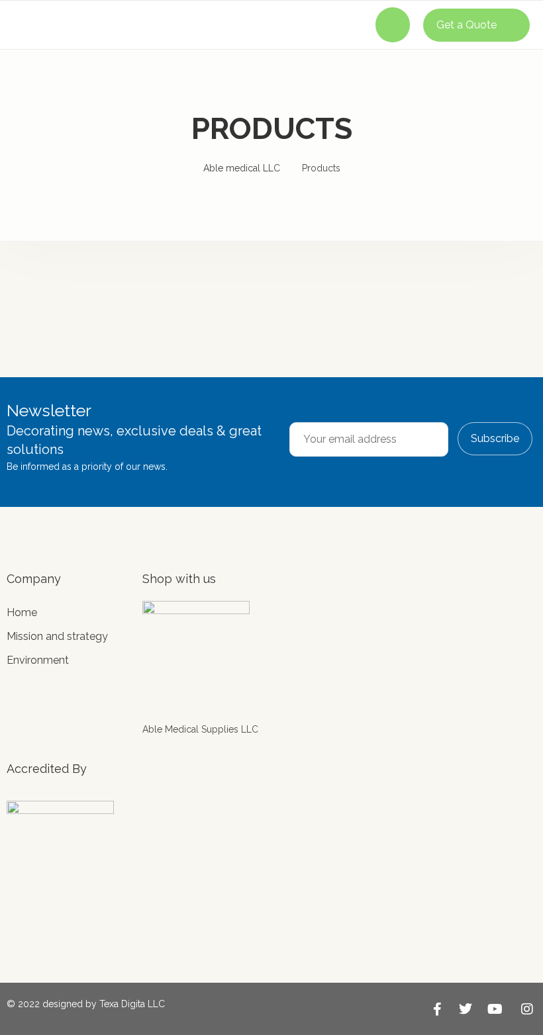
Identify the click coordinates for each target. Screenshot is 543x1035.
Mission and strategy (57, 636)
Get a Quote (466, 25)
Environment (38, 660)
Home (22, 612)
